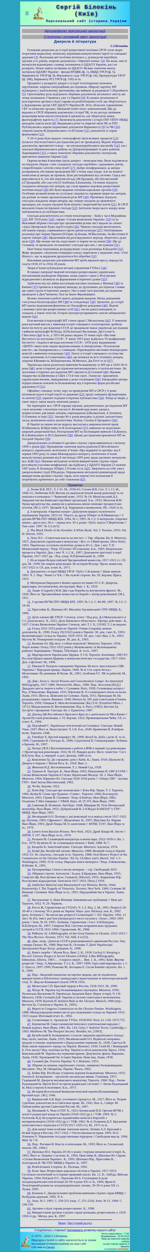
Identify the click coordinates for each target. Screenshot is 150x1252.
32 (29, 847)
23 (29, 759)
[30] (108, 241)
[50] (97, 379)
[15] (43, 153)
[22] (74, 208)
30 (29, 831)
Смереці (50, 1247)
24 (29, 767)
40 (29, 941)
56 (29, 1144)
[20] (86, 197)
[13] (115, 138)
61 (29, 1201)
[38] (66, 302)
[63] (82, 479)
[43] (107, 320)
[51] (42, 386)
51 (29, 1073)
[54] (101, 398)
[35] (104, 279)
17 (29, 666)
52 (29, 1091)
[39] (92, 302)
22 (29, 748)
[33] (93, 256)
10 (29, 590)
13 (29, 617)
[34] (103, 268)
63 (29, 1212)
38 (29, 907)
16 (29, 654)
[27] (99, 230)
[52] (81, 394)
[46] (69, 357)
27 (29, 790)
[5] (24, 94)
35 (29, 873)
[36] (117, 283)
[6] (83, 98)
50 (29, 1065)
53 (29, 1099)
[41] (76, 309)
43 (29, 986)
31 (29, 839)
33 (29, 851)
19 (29, 714)
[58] (70, 435)
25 (29, 771)
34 (29, 869)
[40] (105, 305)
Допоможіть (75, 1230)
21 (29, 737)
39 (29, 933)
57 (29, 1152)
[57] (85, 428)
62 (29, 1208)
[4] (103, 61)
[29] (32, 241)
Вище (62, 1223)
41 (29, 952)
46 (29, 1020)
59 (29, 1171)
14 (29, 628)
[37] (35, 287)
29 (29, 816)
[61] (37, 461)
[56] (114, 420)
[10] (117, 127)
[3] (36, 57)
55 (29, 1129)
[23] (24, 219)
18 (29, 681)
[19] (114, 190)
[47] (109, 360)
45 (29, 1008)
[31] (116, 245)
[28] (44, 237)
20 (29, 725)
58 (29, 1167)
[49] (105, 372)
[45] (67, 353)
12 (29, 609)
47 (29, 1024)
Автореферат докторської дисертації (75, 31)
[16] (64, 156)
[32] (120, 249)
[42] (35, 316)
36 (29, 885)
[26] (76, 226)
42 (29, 974)
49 (29, 1061)
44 (29, 990)
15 (29, 643)
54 (29, 1110)
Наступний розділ (80, 1223)
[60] (42, 446)
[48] (32, 368)
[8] (54, 123)
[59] (47, 439)
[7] (56, 119)
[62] (87, 468)
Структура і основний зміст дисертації (75, 37)
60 (29, 1193)
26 (29, 786)
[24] (51, 219)
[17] (72, 168)
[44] (39, 335)
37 (29, 900)
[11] (86, 130)
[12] (41, 134)
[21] (114, 204)
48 (29, 1035)
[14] (117, 145)
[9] (103, 127)
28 (29, 805)
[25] (108, 219)
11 (28, 602)
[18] (45, 190)
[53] (38, 398)
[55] (50, 416)
